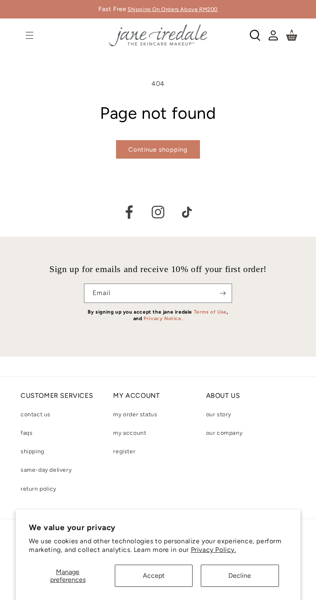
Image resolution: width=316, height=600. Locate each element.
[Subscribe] (223, 293)
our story (218, 414)
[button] (30, 35)
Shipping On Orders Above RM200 (173, 9)
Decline (239, 575)
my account (129, 432)
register (124, 451)
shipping (32, 451)
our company (224, 432)
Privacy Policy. (213, 550)
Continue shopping (158, 149)
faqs (27, 432)
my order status (135, 414)
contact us (36, 414)
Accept (154, 575)
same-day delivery (46, 469)
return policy (38, 488)
